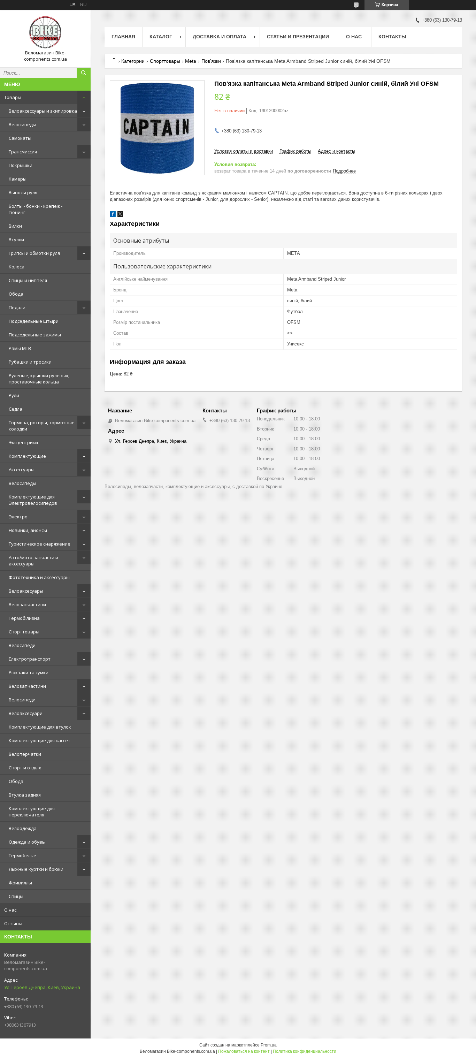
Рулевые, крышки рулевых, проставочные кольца (39, 378)
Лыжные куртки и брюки (36, 869)
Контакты (392, 36)
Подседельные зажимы (35, 335)
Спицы (16, 896)
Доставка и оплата (219, 36)
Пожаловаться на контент (244, 1051)
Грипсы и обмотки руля (34, 253)
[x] (120, 215)
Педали (17, 307)
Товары (12, 97)
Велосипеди (22, 645)
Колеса (16, 267)
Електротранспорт (30, 659)
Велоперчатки (25, 754)
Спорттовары (24, 632)
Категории (133, 61)
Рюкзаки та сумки (28, 672)
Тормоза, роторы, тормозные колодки (42, 425)
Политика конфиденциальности (304, 1051)
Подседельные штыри (34, 321)
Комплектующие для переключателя (32, 811)
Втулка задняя (25, 795)
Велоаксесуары (26, 591)
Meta (190, 61)
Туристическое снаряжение (39, 544)
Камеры (17, 179)
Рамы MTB (20, 348)
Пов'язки (211, 61)
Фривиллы (20, 883)
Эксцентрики (23, 442)
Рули (14, 395)
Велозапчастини (27, 604)
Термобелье (22, 855)
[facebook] (113, 215)
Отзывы (13, 923)
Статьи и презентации (298, 36)
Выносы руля (23, 192)
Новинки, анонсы (28, 530)
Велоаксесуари (26, 713)
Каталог (160, 36)
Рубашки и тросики (30, 362)
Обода (16, 294)
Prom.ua (269, 1045)
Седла (15, 409)
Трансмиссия (23, 152)
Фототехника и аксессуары (39, 577)
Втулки (16, 239)
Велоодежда (23, 828)
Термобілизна (24, 618)
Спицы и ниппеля (28, 280)
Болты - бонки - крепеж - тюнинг (35, 209)
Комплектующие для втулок (40, 727)
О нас (10, 910)
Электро (18, 516)
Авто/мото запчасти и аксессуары (33, 560)
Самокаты (20, 138)
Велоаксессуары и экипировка (43, 111)
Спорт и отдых (25, 767)
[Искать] (84, 73)
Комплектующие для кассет (39, 740)
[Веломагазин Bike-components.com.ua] (45, 32)
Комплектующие (27, 456)
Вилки (15, 226)
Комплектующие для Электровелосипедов (33, 500)
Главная (123, 36)
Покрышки (20, 165)
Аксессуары (21, 469)
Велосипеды (22, 124)
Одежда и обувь (27, 842)
